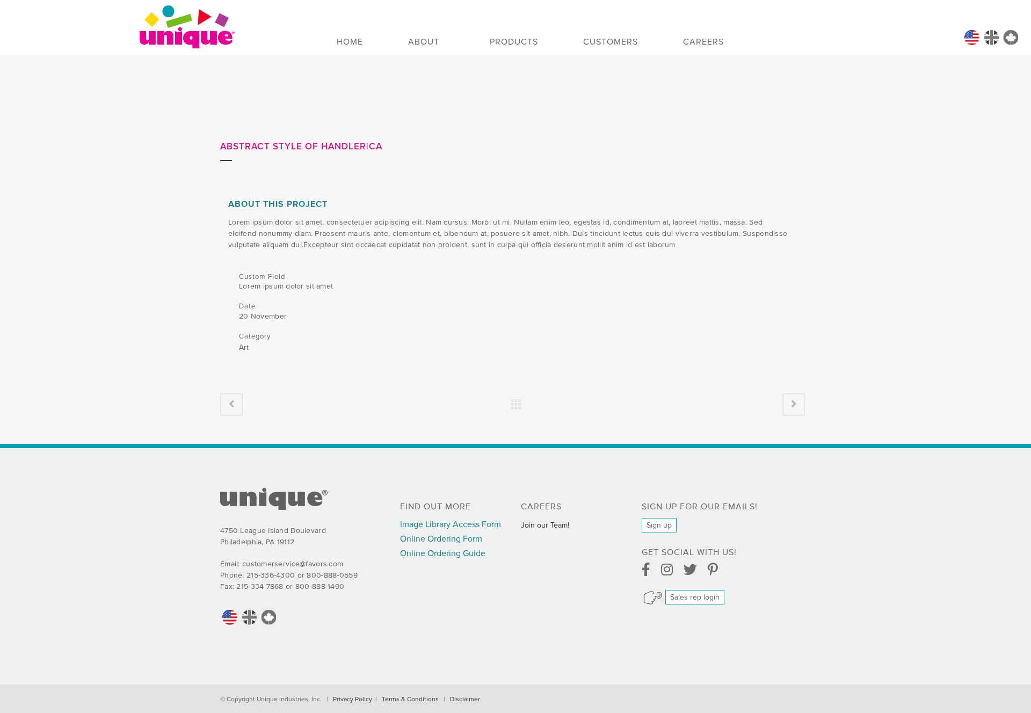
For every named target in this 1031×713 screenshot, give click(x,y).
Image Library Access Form (450, 524)
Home (971, 37)
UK (991, 37)
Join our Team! (545, 525)
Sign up (659, 525)
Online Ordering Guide (442, 553)
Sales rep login (695, 597)
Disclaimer (465, 699)
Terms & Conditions (410, 699)
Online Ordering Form (441, 539)
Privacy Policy (352, 699)
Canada (1010, 37)
